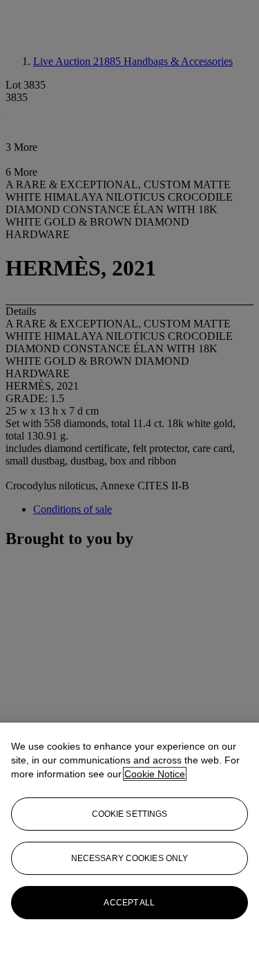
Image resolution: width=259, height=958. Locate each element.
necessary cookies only (130, 858)
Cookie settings (130, 814)
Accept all (129, 902)
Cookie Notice (154, 773)
